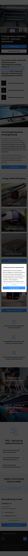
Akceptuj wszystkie (14, 288)
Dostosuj (14, 284)
